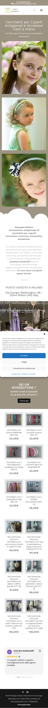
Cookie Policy (16, 374)
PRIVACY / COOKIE (28, 374)
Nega (24, 362)
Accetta (24, 355)
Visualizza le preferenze (24, 368)
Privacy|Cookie (24, 705)
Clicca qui (24, 401)
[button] (44, 334)
